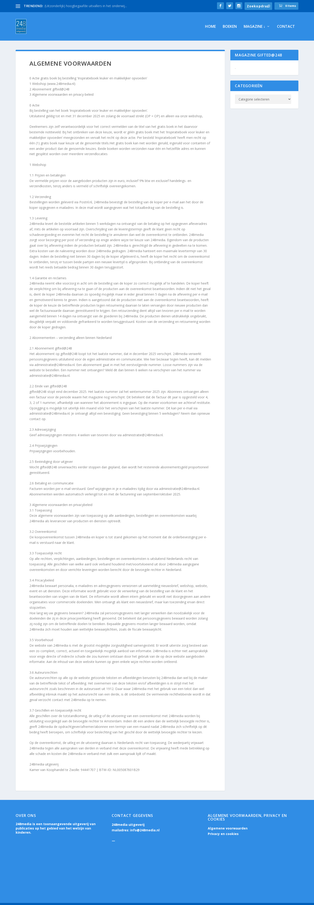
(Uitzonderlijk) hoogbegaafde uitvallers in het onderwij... (86, 6)
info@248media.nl (145, 830)
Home (210, 27)
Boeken (230, 27)
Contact (286, 27)
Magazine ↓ (254, 27)
